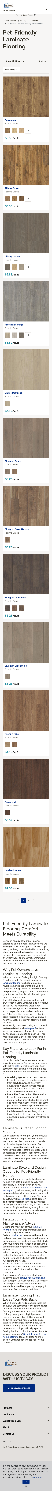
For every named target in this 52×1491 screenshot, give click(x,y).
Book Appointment (20, 1388)
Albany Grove (12, 188)
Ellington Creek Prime (16, 597)
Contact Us (8, 1434)
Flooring (23, 21)
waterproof (30, 1028)
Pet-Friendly (10, 69)
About (6, 1427)
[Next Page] (33, 900)
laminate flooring (11, 983)
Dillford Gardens (13, 393)
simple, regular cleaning (32, 1278)
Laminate (34, 21)
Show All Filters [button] (14, 61)
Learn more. (36, 1477)
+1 (28, 131)
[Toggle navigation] (46, 10)
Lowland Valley (13, 870)
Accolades (10, 120)
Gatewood (10, 802)
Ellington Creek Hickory (17, 529)
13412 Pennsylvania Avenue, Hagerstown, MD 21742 (23, 1447)
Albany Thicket (12, 256)
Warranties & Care (12, 1421)
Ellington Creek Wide (16, 666)
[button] (17, 69)
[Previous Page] (18, 900)
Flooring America (9, 21)
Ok (26, 1482)
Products (7, 1408)
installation (16, 1235)
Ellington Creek (13, 461)
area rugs (24, 1199)
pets (17, 1066)
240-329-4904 (9, 10)
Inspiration (8, 1414)
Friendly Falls (12, 734)
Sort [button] (41, 61)
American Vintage (14, 324)
